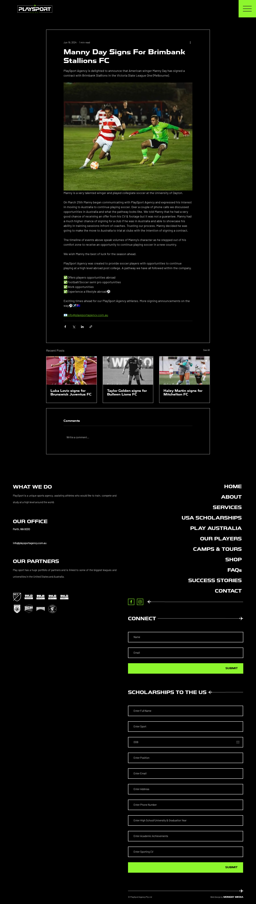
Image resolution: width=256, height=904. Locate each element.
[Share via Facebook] (65, 326)
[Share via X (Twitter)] (73, 326)
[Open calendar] (237, 742)
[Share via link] (90, 326)
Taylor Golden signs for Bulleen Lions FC (127, 392)
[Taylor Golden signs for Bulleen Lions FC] (128, 370)
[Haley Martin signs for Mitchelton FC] (184, 370)
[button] (65, 529)
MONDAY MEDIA (233, 897)
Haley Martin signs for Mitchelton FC (183, 392)
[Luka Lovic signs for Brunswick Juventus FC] (71, 370)
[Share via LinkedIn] (82, 326)
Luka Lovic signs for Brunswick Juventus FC (71, 392)
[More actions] (190, 42)
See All (206, 349)
